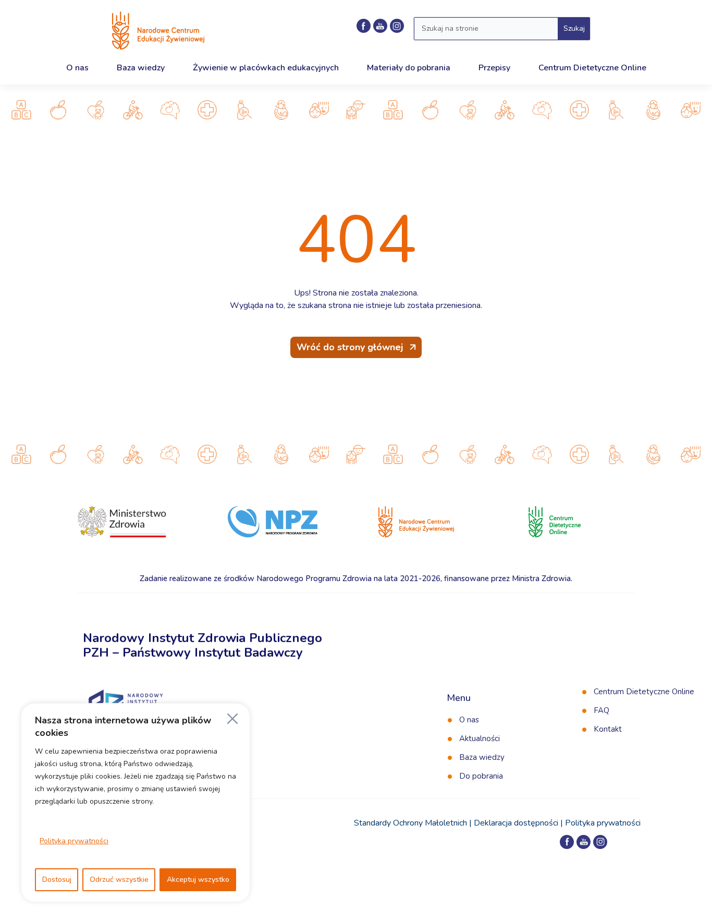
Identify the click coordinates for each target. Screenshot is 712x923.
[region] (135, 802)
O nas (469, 720)
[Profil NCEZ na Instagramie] (397, 26)
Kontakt (608, 729)
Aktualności (479, 738)
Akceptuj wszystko (198, 879)
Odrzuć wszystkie (119, 879)
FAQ (601, 710)
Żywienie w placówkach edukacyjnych (266, 67)
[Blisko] (232, 719)
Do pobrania (481, 776)
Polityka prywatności (74, 841)
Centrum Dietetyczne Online (644, 691)
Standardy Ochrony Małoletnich (410, 823)
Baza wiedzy (482, 757)
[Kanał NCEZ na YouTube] (380, 26)
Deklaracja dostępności (516, 823)
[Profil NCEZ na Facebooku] (364, 26)
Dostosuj (56, 879)
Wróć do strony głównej (350, 347)
